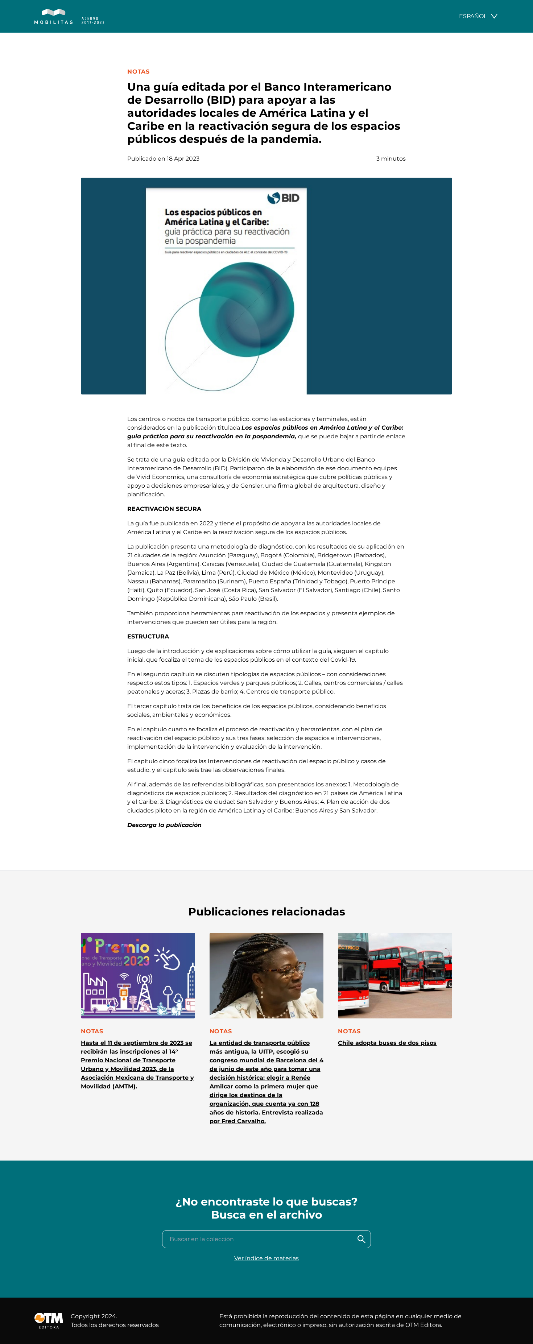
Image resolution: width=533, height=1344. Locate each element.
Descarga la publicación (164, 825)
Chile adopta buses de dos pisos (387, 1042)
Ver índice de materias (266, 1258)
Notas (138, 71)
